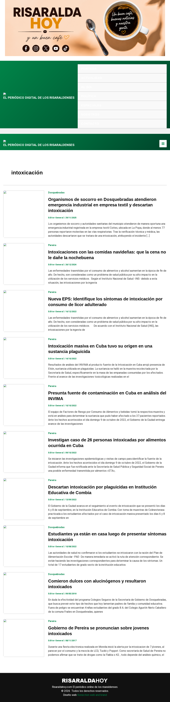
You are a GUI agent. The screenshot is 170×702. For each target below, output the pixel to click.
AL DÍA (86, 87)
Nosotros (90, 114)
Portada (89, 68)
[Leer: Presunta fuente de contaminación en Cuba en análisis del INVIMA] (23, 404)
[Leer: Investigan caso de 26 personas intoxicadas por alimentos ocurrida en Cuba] (23, 451)
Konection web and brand (92, 695)
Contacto (90, 123)
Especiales (91, 105)
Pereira (52, 245)
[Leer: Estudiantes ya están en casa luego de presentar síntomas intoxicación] (23, 545)
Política (88, 96)
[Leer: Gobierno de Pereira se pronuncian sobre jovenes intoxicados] (23, 637)
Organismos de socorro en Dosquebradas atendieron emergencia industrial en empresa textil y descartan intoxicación (102, 205)
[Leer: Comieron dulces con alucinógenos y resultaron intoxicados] (23, 592)
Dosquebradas (56, 192)
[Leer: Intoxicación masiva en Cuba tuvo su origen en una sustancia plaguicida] (23, 357)
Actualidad (91, 78)
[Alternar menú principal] (163, 143)
